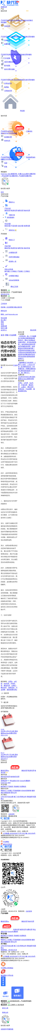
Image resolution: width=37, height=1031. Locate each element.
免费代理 (29, 929)
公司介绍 (4, 796)
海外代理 (27, 210)
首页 (2, 335)
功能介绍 (12, 215)
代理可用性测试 (14, 257)
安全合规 (10, 796)
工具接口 (27, 271)
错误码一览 (12, 261)
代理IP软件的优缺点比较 (26, 350)
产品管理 (4, 20)
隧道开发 (8, 248)
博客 (7, 335)
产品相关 (10, 786)
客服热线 (10, 1029)
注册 (5, 328)
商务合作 (23, 796)
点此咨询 (11, 814)
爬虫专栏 (4, 687)
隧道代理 (8, 210)
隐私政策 (7, 792)
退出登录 (33, 330)
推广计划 (17, 796)
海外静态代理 (14, 776)
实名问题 (20, 226)
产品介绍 (8, 208)
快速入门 (12, 240)
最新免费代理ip (12, 689)
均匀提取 (7, 58)
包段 (5, 163)
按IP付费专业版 (9, 69)
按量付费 (7, 44)
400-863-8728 (5, 294)
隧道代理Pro (5, 770)
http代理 (6, 683)
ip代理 (26, 383)
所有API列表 (9, 269)
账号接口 (8, 271)
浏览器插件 (10, 217)
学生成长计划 (14, 781)
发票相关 (23, 786)
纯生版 (22, 110)
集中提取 (7, 65)
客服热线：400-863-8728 (9, 950)
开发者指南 (17, 790)
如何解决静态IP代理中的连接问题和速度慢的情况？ (26, 356)
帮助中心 (12, 202)
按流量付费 (8, 137)
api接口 (13, 685)
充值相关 (17, 786)
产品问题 (14, 226)
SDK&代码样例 (14, 280)
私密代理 (14, 210)
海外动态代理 (5, 776)
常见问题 (8, 224)
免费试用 (4, 781)
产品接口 (20, 271)
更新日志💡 (13, 230)
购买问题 (8, 226)
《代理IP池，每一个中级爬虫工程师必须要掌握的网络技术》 (27, 338)
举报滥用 (30, 796)
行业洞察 (12, 335)
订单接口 (14, 271)
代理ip (10, 681)
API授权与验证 (14, 276)
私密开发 (14, 248)
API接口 (10, 790)
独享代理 (20, 210)
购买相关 (4, 786)
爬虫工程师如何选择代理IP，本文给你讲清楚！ (27, 342)
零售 (5, 166)
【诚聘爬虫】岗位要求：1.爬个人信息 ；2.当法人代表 (27, 364)
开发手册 (8, 246)
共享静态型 (8, 91)
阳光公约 (14, 792)
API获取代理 (13, 252)
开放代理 (24, 385)
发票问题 (27, 226)
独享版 (6, 87)
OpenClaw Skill (5, 782)
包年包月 (7, 26)
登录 (2, 324)
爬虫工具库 (14, 286)
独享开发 (20, 248)
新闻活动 (11, 687)
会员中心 (4, 330)
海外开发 (27, 248)
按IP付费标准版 (9, 62)
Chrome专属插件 (24, 781)
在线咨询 (4, 1029)
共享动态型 (8, 83)
